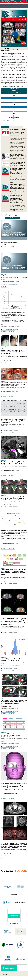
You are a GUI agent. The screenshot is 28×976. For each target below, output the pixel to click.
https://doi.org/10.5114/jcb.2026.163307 (10, 506)
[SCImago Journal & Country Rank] (8, 120)
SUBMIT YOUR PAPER (14, 88)
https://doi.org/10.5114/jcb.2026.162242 (10, 329)
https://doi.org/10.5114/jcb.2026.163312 (10, 632)
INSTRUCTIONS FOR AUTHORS (14, 92)
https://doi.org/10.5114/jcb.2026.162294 (10, 746)
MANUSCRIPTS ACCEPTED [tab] (16, 127)
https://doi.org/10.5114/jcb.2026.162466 (10, 393)
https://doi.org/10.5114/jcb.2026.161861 (10, 430)
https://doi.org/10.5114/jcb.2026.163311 (10, 583)
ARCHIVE (14, 90)
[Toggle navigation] (2, 6)
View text (4, 249)
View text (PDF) (11, 331)
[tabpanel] (14, 170)
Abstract (4, 331)
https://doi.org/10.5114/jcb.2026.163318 (10, 855)
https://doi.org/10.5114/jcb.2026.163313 (10, 668)
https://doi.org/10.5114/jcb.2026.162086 (10, 284)
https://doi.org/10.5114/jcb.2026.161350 (10, 362)
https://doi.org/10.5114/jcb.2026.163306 (10, 473)
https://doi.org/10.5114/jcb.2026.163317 (10, 796)
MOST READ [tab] (5, 127)
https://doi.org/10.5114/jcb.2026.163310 (10, 546)
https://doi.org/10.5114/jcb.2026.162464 (10, 711)
